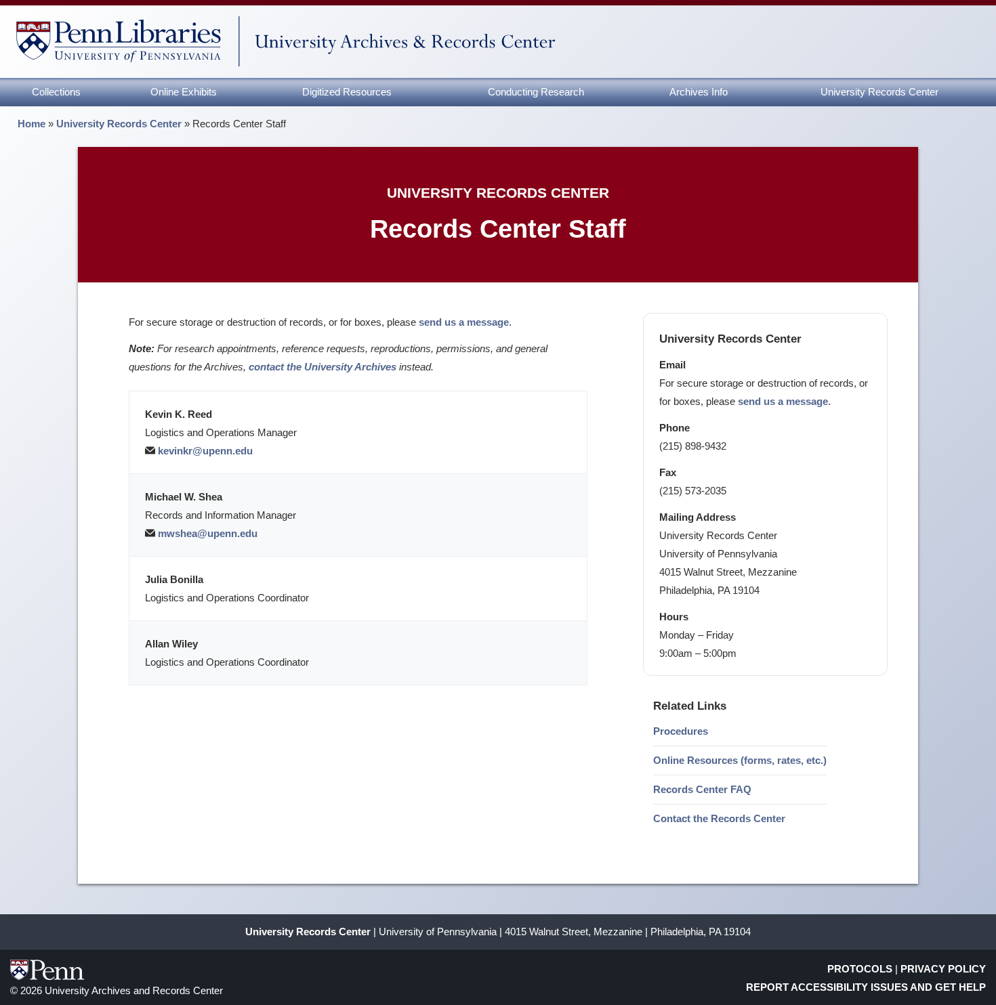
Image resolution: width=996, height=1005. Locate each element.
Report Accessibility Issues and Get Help (866, 987)
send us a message (783, 401)
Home (31, 123)
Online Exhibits (183, 92)
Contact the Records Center (719, 818)
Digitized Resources (347, 92)
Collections (56, 92)
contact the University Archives (322, 366)
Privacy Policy (943, 969)
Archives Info (698, 92)
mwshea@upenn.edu (207, 533)
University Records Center (879, 92)
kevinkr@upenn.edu (205, 450)
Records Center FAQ (702, 789)
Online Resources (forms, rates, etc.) (740, 760)
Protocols (859, 969)
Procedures (680, 731)
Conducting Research (536, 92)
